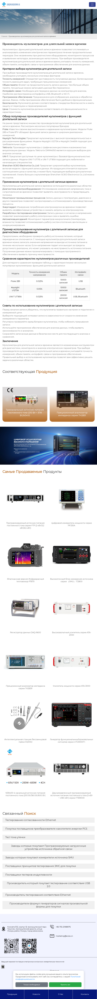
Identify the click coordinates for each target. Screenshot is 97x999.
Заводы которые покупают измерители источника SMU (39, 857)
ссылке (9, 177)
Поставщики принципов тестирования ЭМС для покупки (40, 866)
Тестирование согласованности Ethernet (30, 820)
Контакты (85, 994)
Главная (4, 36)
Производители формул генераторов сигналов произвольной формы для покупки (48, 905)
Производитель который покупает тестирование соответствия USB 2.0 (48, 885)
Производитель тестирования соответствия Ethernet (38, 894)
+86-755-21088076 (63, 927)
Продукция (12, 994)
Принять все (65, 985)
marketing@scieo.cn (64, 936)
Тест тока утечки (15, 837)
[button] (90, 399)
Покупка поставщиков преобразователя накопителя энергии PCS (46, 828)
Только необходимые (31, 985)
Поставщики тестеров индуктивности (28, 874)
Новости (36, 994)
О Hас (60, 994)
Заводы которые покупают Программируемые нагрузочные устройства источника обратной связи (48, 847)
